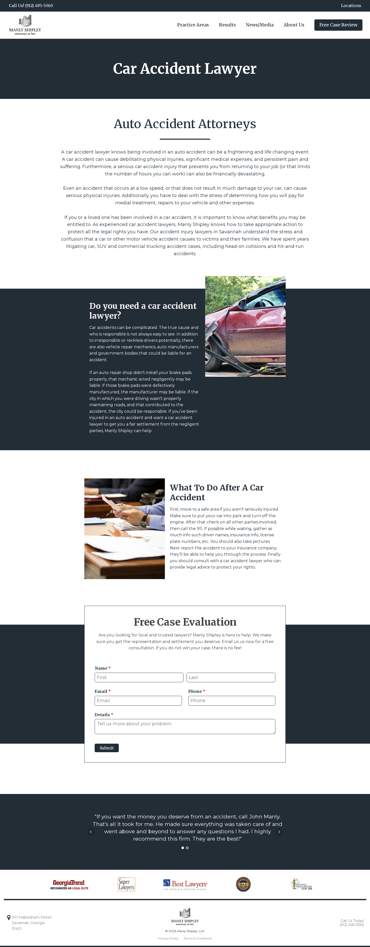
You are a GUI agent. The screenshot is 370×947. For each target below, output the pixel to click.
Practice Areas (193, 25)
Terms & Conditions (198, 938)
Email (112, 691)
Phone (206, 691)
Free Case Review (338, 25)
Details (113, 714)
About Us (294, 25)
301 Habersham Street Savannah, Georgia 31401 (32, 923)
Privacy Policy (168, 938)
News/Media (260, 25)
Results (227, 25)
